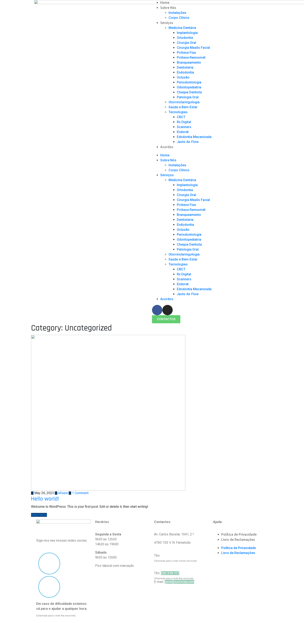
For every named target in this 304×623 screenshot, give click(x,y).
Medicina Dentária (182, 28)
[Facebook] (157, 310)
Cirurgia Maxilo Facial (193, 48)
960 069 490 (170, 556)
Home (164, 2)
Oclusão (183, 77)
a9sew (62, 493)
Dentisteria (185, 67)
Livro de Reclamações (238, 539)
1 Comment (80, 493)
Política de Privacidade (239, 534)
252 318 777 (170, 573)
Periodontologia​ (189, 82)
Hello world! (45, 499)
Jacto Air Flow (188, 142)
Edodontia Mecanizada (194, 137)
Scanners (184, 127)
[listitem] (63, 608)
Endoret (183, 132)
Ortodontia (185, 38)
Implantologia (187, 33)
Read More (39, 515)
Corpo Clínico (179, 18)
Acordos (166, 147)
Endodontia (185, 72)
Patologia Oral (188, 97)
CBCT (181, 117)
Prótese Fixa (186, 53)
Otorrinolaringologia (184, 102)
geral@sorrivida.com (179, 582)
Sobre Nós (168, 8)
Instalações (177, 13)
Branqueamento (189, 62)
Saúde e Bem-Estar (183, 107)
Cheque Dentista (189, 92)
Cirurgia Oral (186, 43)
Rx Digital (184, 122)
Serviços (166, 23)
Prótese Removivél (191, 57)
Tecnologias (178, 112)
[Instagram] (167, 310)
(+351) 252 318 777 (50, 614)
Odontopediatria (189, 87)
